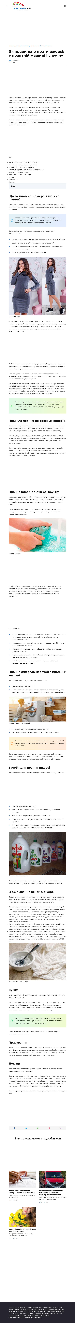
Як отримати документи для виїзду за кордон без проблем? (22, 1192)
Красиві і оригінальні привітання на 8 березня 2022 (22, 1230)
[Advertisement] (37, 30)
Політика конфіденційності (31, 1317)
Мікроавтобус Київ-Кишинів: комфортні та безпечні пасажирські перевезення (51, 1193)
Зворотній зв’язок (15, 1317)
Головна (11, 46)
